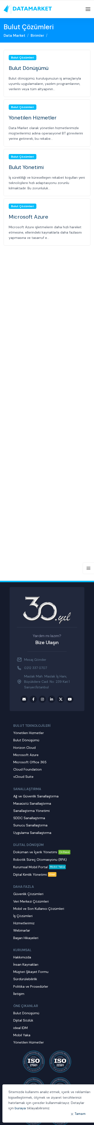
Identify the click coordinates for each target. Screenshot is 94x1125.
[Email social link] (24, 699)
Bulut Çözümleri (22, 57)
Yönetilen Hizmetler (33, 117)
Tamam (80, 1114)
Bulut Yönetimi (26, 167)
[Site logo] (28, 9)
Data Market (14, 35)
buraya (20, 1108)
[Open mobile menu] (88, 9)
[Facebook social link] (33, 699)
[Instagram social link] (42, 699)
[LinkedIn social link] (51, 699)
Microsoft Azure (28, 216)
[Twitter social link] (60, 699)
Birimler (37, 35)
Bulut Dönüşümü (28, 68)
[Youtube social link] (70, 699)
